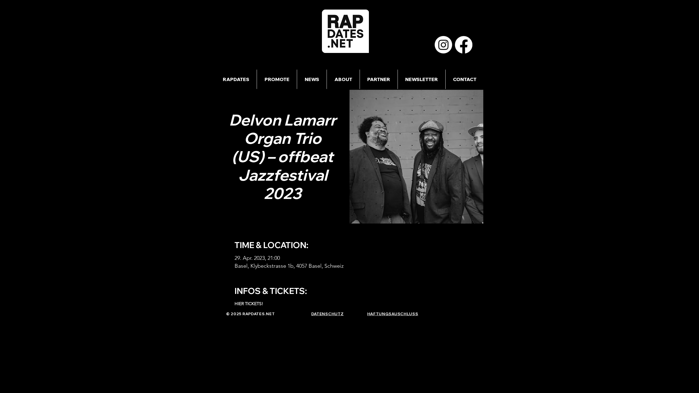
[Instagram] (443, 44)
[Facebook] (463, 44)
